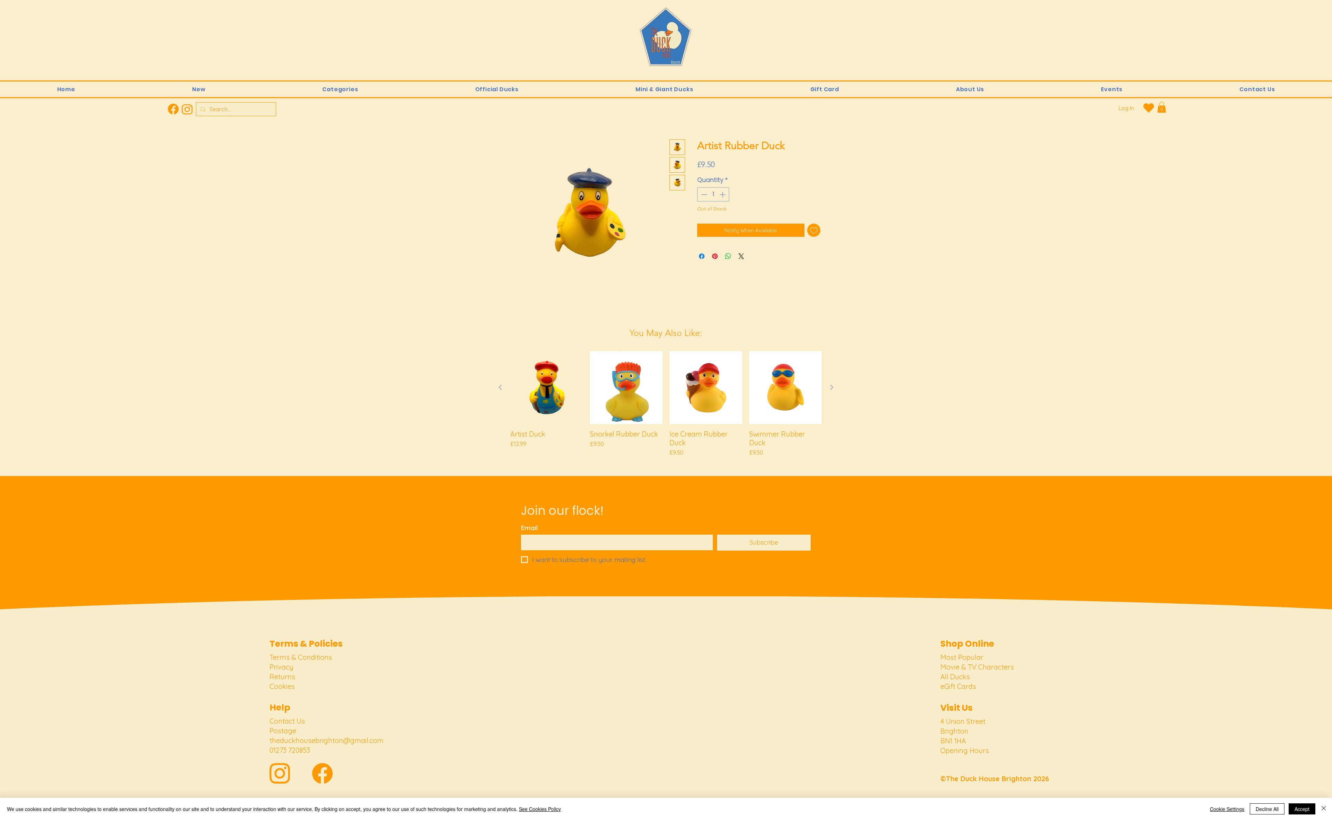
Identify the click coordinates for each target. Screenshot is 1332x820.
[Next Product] (832, 387)
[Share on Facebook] (702, 256)
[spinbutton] (713, 194)
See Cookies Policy (540, 808)
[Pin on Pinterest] (715, 256)
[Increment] (723, 194)
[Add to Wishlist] (814, 230)
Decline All (1267, 808)
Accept (1302, 808)
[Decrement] (703, 194)
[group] (666, 404)
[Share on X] (741, 256)
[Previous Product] (500, 387)
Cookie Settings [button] (1227, 808)
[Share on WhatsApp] (728, 256)
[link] (1161, 107)
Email (529, 528)
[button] (340, 89)
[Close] (1324, 808)
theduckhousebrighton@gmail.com (327, 740)
